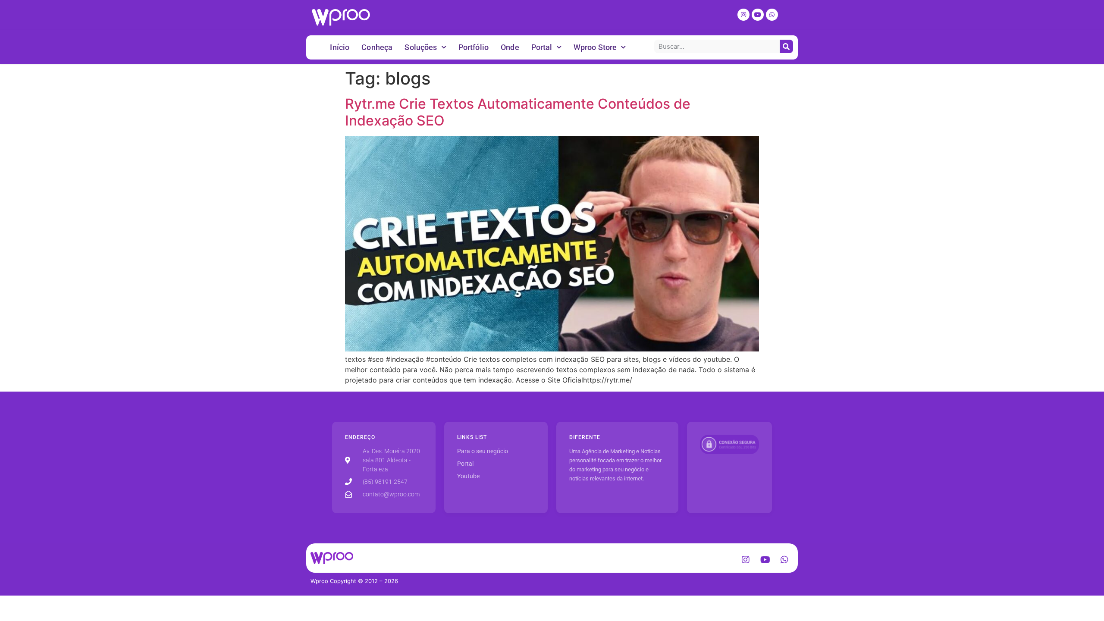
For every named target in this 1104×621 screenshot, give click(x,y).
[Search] (786, 46)
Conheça (376, 47)
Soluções (421, 47)
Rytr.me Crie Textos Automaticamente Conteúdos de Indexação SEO (517, 112)
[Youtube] (758, 15)
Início (339, 47)
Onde (510, 47)
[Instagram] (743, 15)
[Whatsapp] (772, 15)
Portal (541, 47)
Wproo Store (595, 47)
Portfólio (473, 47)
